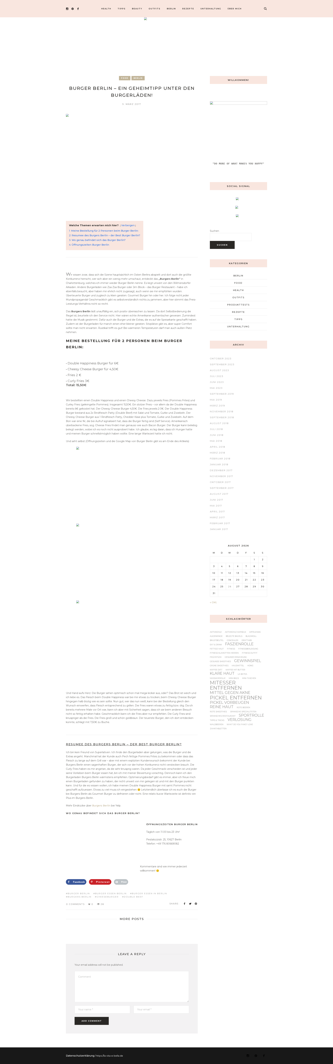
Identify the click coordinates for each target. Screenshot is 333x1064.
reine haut (221, 707)
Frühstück (215, 657)
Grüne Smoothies (219, 666)
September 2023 (222, 364)
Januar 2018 (219, 464)
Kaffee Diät (216, 670)
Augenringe (216, 636)
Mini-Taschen (249, 678)
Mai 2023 (216, 388)
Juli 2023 (216, 376)
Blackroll (251, 636)
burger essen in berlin (149, 893)
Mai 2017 (216, 505)
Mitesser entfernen (226, 685)
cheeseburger (108, 896)
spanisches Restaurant (223, 716)
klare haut (222, 673)
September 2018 (222, 417)
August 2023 (219, 370)
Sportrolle (251, 715)
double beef (133, 896)
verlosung (239, 720)
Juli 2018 (216, 429)
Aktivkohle (216, 632)
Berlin (138, 78)
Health (238, 290)
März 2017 (217, 517)
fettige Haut (217, 649)
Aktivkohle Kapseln (235, 632)
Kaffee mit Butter (235, 670)
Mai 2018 (216, 440)
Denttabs (247, 640)
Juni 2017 (216, 499)
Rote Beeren (243, 708)
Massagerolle (217, 678)
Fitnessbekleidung (248, 649)
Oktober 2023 (221, 358)
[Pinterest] (72, 9)
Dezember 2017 (221, 470)
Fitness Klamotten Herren (224, 653)
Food (124, 78)
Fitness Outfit (249, 653)
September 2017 (222, 488)
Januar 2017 (219, 529)
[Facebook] (78, 9)
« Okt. (213, 602)
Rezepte (238, 312)
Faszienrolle (239, 644)
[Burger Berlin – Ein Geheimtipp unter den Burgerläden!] (132, 163)
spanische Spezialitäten (243, 712)
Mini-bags (234, 678)
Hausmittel (238, 666)
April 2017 (217, 511)
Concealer (232, 640)
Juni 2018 (217, 435)
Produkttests (238, 304)
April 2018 (217, 446)
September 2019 (222, 393)
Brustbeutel (217, 640)
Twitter (190, 903)
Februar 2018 (220, 458)
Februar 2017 (220, 523)
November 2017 (221, 476)
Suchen (214, 230)
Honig (250, 666)
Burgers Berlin (101, 805)
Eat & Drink (216, 645)
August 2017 (219, 493)
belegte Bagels (234, 636)
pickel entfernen (236, 697)
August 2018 (219, 423)
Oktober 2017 (220, 482)
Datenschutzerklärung (80, 1055)
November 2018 (221, 411)
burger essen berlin (111, 893)
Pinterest (196, 903)
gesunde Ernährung (236, 657)
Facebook (184, 903)
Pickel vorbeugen (229, 702)
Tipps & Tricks (217, 720)
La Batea (242, 674)
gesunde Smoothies (220, 662)
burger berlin (79, 893)
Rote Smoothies (218, 712)
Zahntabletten (218, 729)
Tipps (238, 319)
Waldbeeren (216, 725)
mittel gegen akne (230, 693)
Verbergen (128, 225)
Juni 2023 (217, 382)
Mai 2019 (216, 399)
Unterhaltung (238, 326)
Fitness (231, 649)
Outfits (238, 297)
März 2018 (217, 452)
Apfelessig (255, 632)
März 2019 (217, 405)
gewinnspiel (247, 661)
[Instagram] (67, 9)
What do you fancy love (240, 725)
